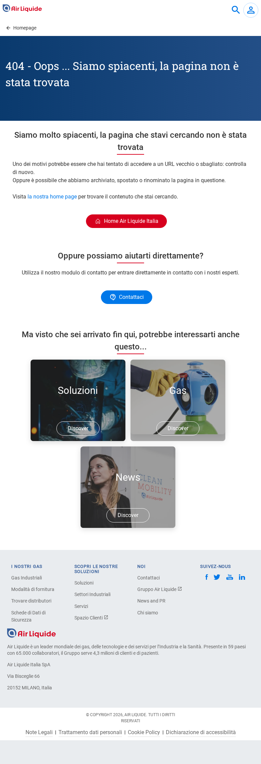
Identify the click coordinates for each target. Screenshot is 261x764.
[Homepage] (31, 633)
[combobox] (235, 10)
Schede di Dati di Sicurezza (28, 616)
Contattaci (148, 577)
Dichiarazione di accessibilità (201, 732)
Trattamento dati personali (90, 732)
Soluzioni (83, 583)
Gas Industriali (26, 577)
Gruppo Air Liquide (157, 589)
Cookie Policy (144, 732)
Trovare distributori (31, 601)
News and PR (151, 601)
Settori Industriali (92, 594)
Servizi (81, 606)
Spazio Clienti (89, 617)
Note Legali (39, 732)
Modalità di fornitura (32, 589)
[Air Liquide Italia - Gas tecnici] (22, 8)
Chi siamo (147, 612)
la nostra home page (52, 196)
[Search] (235, 10)
